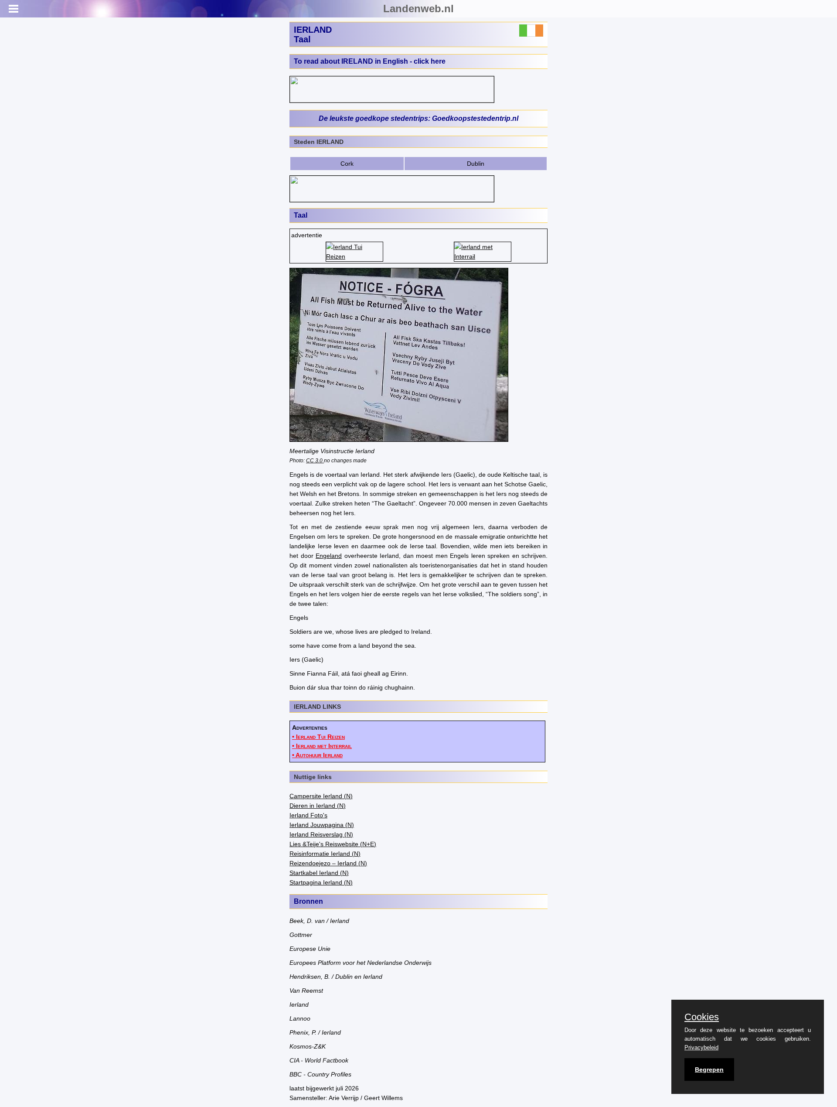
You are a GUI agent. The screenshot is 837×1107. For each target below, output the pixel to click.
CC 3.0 (315, 460)
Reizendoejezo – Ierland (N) (328, 863)
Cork (347, 163)
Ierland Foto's (308, 815)
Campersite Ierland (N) (321, 796)
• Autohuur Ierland (317, 755)
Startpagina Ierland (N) (321, 882)
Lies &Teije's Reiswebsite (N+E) (332, 843)
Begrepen (709, 1069)
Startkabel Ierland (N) (319, 872)
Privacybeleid (701, 1047)
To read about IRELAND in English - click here (370, 61)
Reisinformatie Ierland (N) (325, 853)
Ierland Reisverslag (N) (321, 834)
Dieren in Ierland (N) (317, 805)
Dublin (475, 163)
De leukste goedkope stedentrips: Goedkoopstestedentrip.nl (418, 118)
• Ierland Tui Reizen (318, 736)
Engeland (329, 555)
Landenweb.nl (418, 8)
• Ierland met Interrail (322, 745)
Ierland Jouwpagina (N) (321, 824)
